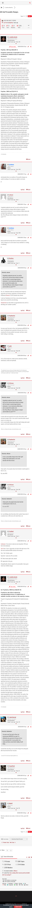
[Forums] (1, 7)
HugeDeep (11, 22)
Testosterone (3, 302)
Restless (11, 258)
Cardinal (11, 531)
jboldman (11, 164)
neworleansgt (12, 717)
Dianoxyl (8, 295)
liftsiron (11, 383)
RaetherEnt (12, 316)
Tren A (2, 548)
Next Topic (12, 842)
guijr (10, 346)
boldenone (3, 544)
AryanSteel (12, 766)
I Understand (18, 907)
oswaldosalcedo (13, 37)
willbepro (15, 871)
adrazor (11, 195)
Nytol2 (10, 803)
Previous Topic (5, 842)
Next (29, 16)
